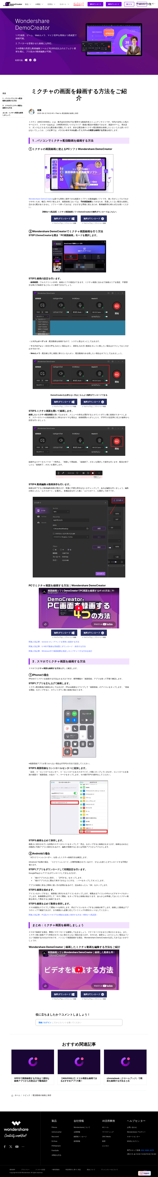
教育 (103, 1141)
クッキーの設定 (40, 1169)
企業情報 (77, 1132)
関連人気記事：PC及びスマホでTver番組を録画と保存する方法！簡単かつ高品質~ (63, 915)
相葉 (39, 110)
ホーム (17, 1095)
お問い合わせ (132, 1127)
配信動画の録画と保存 (70, 113)
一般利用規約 (55, 1169)
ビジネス (105, 1146)
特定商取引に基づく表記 (73, 1169)
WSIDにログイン (133, 1141)
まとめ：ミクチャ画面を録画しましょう (13, 114)
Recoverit (55, 1137)
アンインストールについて (109, 1169)
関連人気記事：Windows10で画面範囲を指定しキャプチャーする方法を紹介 (60, 651)
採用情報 (77, 1141)
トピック (26, 1095)
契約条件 (12, 1169)
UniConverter (57, 1132)
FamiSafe (55, 1150)
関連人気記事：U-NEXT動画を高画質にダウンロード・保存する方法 (57, 646)
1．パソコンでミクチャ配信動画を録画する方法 (12, 99)
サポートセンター (133, 1137)
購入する (129, 4)
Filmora (54, 1127)
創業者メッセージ (80, 1137)
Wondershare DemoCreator (41, 199)
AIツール (105, 1127)
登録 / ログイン (45, 1022)
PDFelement (56, 1146)
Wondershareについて (82, 1127)
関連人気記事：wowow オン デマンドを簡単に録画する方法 (54, 642)
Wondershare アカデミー (136, 1132)
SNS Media (106, 1137)
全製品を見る (56, 1155)
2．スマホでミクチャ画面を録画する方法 (12, 106)
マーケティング (108, 1132)
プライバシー (25, 1169)
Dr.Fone (54, 1141)
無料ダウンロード (95, 4)
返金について (91, 1169)
